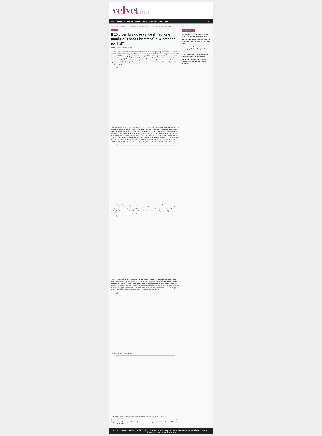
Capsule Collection (124, 416)
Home (112, 21)
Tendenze (119, 21)
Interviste (137, 21)
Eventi (160, 21)
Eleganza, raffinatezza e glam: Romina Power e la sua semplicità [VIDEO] (127, 422)
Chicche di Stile (128, 21)
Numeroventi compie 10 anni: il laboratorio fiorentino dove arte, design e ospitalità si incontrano (195, 61)
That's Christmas (161, 416)
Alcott (116, 416)
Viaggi (166, 21)
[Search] (209, 21)
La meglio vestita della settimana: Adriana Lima (164, 421)
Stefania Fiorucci (116, 47)
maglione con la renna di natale (137, 416)
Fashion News (153, 21)
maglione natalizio (151, 416)
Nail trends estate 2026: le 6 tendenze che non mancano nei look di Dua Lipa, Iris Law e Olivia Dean (196, 41)
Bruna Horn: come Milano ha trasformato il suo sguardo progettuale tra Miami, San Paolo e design (196, 49)
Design (145, 21)
